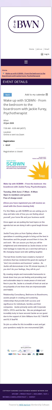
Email (47, 49)
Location (7, 132)
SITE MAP (15, 394)
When (6, 120)
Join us (39, 49)
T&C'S (45, 394)
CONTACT (32, 397)
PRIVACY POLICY (26, 394)
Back (7, 95)
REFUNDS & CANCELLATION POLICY (15, 397)
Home (31, 49)
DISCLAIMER (38, 394)
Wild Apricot (24, 405)
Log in (46, 54)
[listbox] (37, 94)
